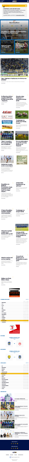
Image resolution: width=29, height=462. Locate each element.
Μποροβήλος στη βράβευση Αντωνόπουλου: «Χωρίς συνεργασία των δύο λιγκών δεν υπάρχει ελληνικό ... (6, 187)
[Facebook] (11, 443)
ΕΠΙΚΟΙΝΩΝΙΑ (7, 454)
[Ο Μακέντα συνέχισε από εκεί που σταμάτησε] (7, 251)
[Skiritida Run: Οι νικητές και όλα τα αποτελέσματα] (7, 159)
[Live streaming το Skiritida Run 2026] (7, 397)
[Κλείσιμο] (25, 5)
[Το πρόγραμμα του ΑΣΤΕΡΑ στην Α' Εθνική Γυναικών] (21, 114)
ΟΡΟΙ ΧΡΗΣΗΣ (11, 454)
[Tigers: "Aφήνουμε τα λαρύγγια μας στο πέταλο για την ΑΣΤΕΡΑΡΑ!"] (14, 67)
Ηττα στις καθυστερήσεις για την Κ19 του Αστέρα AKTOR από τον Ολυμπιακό (22, 143)
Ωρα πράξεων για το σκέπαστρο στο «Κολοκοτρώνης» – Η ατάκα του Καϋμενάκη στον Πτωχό (14, 32)
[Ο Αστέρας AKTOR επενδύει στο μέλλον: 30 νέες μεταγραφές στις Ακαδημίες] (21, 226)
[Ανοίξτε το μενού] (27, 1)
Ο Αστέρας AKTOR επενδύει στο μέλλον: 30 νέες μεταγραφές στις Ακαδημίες (21, 234)
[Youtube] (17, 443)
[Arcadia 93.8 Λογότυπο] (14, 1)
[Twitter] (13, 443)
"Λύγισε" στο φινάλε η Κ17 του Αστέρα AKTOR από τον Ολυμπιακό (6, 143)
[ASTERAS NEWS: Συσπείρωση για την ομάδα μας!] (21, 178)
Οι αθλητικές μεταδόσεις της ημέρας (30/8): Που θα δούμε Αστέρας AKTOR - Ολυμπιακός (7, 98)
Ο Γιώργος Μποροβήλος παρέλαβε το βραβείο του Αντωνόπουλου (6, 211)
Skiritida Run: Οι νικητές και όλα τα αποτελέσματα (7, 165)
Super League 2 (3, 362)
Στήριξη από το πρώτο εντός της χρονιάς (6, 46)
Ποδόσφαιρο (2, 150)
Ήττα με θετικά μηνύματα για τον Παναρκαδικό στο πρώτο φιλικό (21, 258)
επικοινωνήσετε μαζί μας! (20, 15)
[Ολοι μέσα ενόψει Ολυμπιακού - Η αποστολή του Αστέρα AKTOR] (21, 90)
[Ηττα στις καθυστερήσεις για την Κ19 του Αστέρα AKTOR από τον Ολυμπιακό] (21, 135)
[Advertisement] (7, 112)
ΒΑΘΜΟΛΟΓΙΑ (27, 299)
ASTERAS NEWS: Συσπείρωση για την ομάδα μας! (20, 184)
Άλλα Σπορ (2, 172)
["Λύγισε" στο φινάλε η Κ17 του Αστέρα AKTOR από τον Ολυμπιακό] (7, 135)
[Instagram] (15, 443)
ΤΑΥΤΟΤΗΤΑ (15, 454)
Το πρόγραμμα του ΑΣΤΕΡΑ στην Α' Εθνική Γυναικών (21, 121)
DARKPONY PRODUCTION (14, 460)
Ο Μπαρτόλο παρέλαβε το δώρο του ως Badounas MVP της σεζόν (7, 232)
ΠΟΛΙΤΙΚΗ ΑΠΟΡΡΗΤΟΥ (20, 454)
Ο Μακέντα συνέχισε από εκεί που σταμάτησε (7, 258)
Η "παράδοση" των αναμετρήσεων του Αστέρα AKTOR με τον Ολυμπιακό (20, 45)
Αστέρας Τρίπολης (3, 52)
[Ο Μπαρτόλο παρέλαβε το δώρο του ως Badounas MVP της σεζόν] (7, 225)
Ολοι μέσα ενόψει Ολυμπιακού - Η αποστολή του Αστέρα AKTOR (21, 98)
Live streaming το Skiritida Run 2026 (20, 398)
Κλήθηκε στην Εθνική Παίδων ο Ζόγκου (6, 279)
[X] (13, 448)
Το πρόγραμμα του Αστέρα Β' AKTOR (20, 210)
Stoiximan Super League (5, 299)
